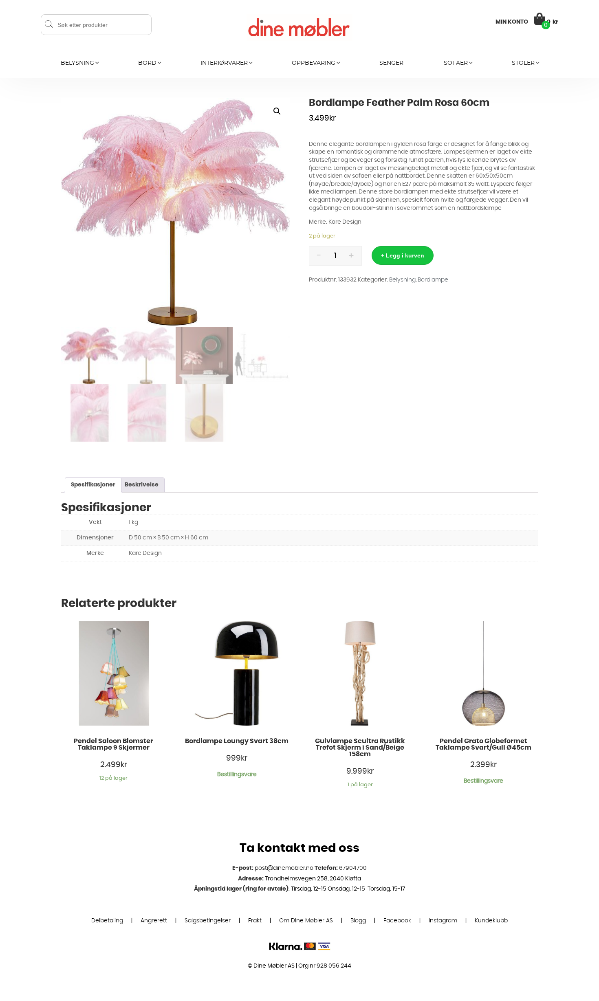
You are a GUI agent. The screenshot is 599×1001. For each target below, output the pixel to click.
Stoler (523, 63)
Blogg (358, 921)
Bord (147, 63)
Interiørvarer (224, 63)
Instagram (443, 921)
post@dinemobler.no (284, 868)
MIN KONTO (511, 22)
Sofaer (456, 63)
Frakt (255, 921)
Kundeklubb (491, 921)
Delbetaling (107, 921)
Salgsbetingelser (208, 921)
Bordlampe (433, 280)
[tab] (93, 485)
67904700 (353, 868)
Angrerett (154, 921)
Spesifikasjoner (93, 485)
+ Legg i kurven (402, 255)
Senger (391, 63)
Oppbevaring (313, 63)
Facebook (397, 921)
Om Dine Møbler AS (306, 921)
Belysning (77, 63)
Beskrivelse (142, 485)
